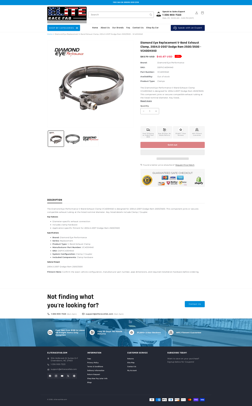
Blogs (89, 382)
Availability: (146, 76)
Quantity (144, 106)
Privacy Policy (93, 362)
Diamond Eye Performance (170, 62)
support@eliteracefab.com (64, 369)
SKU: (142, 67)
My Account (132, 370)
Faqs (89, 359)
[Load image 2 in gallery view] (73, 139)
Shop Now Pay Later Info (97, 378)
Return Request (93, 374)
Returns (130, 359)
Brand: (143, 62)
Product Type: (147, 81)
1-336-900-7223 (58, 364)
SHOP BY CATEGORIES (61, 28)
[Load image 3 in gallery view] (91, 139)
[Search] (151, 15)
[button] (172, 152)
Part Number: (147, 72)
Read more (146, 101)
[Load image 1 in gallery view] (56, 139)
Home (49, 34)
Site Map (131, 362)
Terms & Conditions (95, 366)
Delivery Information (95, 370)
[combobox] (121, 15)
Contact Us (195, 304)
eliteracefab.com (60, 399)
